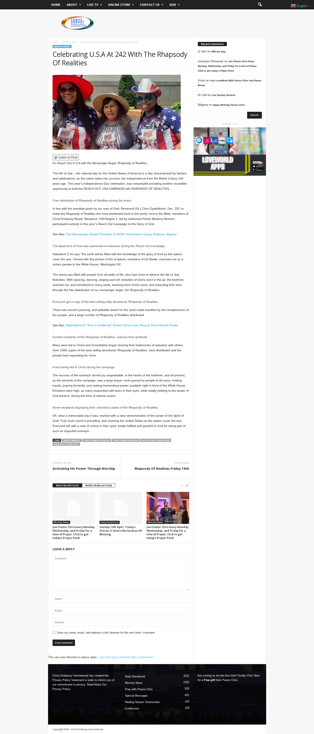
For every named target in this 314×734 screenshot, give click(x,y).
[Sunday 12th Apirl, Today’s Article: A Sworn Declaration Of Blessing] (121, 508)
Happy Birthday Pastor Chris (229, 105)
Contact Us (150, 5)
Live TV (92, 5)
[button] (259, 4)
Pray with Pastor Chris (139, 689)
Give (172, 5)
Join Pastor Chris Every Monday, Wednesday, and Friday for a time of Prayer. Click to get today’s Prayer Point (74, 532)
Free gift (209, 680)
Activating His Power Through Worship (84, 468)
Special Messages (136, 695)
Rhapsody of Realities (66, 444)
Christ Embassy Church (97, 440)
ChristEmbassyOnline (125, 440)
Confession (132, 708)
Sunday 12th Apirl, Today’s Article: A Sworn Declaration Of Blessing (121, 530)
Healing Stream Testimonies (142, 702)
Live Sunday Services (223, 95)
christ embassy (71, 440)
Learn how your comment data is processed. (125, 657)
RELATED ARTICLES (67, 485)
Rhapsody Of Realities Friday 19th (162, 468)
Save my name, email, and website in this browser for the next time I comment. (106, 632)
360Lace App (218, 51)
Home (55, 5)
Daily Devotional (110, 522)
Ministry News (69, 42)
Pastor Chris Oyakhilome (155, 440)
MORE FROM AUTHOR (98, 485)
